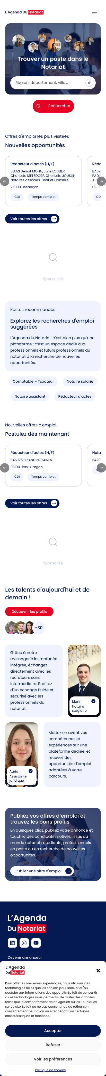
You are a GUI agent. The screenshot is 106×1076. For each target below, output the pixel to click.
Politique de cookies (50, 1070)
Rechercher (59, 106)
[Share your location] (89, 83)
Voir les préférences (53, 1059)
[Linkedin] (12, 943)
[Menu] (94, 12)
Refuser (53, 1045)
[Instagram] (24, 943)
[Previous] (4, 181)
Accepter (53, 1031)
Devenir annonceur (25, 957)
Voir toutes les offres (28, 218)
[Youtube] (36, 943)
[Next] (101, 181)
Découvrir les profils (29, 611)
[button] (98, 970)
